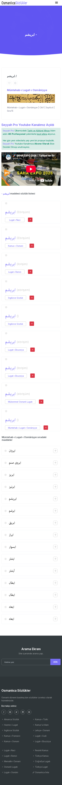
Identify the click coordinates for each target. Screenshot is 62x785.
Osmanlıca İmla (41, 772)
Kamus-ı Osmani (15, 246)
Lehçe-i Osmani (42, 730)
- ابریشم (5, 193)
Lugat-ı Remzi (14, 272)
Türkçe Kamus (41, 756)
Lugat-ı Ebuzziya (16, 350)
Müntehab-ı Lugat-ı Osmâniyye (27, 90)
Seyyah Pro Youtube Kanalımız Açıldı (27, 125)
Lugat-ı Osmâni (10, 772)
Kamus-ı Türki (41, 719)
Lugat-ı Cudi (40, 736)
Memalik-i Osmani (11, 761)
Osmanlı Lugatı (10, 767)
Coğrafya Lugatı (42, 761)
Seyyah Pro (8, 130)
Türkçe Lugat (41, 767)
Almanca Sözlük (11, 719)
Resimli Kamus (41, 750)
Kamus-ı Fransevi (11, 736)
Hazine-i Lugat (10, 725)
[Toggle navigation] (56, 2)
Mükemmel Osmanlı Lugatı (20, 402)
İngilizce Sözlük (15, 298)
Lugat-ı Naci (14, 220)
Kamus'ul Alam (41, 725)
